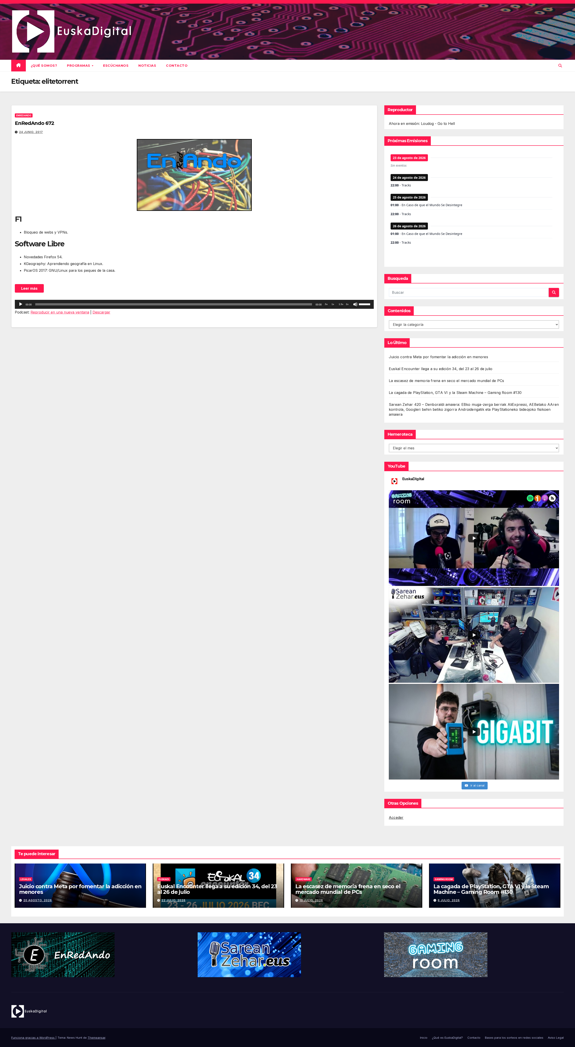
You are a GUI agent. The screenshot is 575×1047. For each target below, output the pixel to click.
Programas (79, 66)
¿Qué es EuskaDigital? (447, 1037)
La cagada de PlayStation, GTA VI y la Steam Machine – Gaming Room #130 (455, 392)
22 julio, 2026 (173, 900)
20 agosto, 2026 (37, 900)
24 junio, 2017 (31, 132)
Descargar (101, 312)
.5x (326, 304)
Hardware (303, 879)
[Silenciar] (355, 304)
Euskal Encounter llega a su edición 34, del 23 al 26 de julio (440, 369)
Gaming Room (444, 879)
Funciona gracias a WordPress (33, 1037)
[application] (194, 304)
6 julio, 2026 (449, 900)
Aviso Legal (556, 1037)
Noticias (147, 66)
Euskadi (164, 879)
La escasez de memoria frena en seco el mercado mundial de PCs (446, 380)
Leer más (29, 288)
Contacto (177, 66)
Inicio (423, 1037)
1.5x (341, 304)
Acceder (396, 817)
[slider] (365, 304)
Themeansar (96, 1037)
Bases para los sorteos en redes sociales (514, 1037)
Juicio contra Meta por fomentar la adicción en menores (438, 357)
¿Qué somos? (44, 66)
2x (347, 304)
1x (333, 304)
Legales (25, 879)
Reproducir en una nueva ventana (60, 312)
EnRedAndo (23, 115)
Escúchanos (115, 66)
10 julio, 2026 (311, 900)
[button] (560, 65)
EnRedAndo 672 (34, 123)
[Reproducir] (20, 304)
